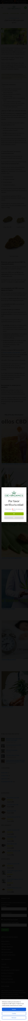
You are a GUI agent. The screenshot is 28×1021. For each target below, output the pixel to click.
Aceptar (14, 1009)
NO (14, 517)
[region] (14, 1010)
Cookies (14, 1013)
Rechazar (14, 1017)
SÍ (14, 513)
